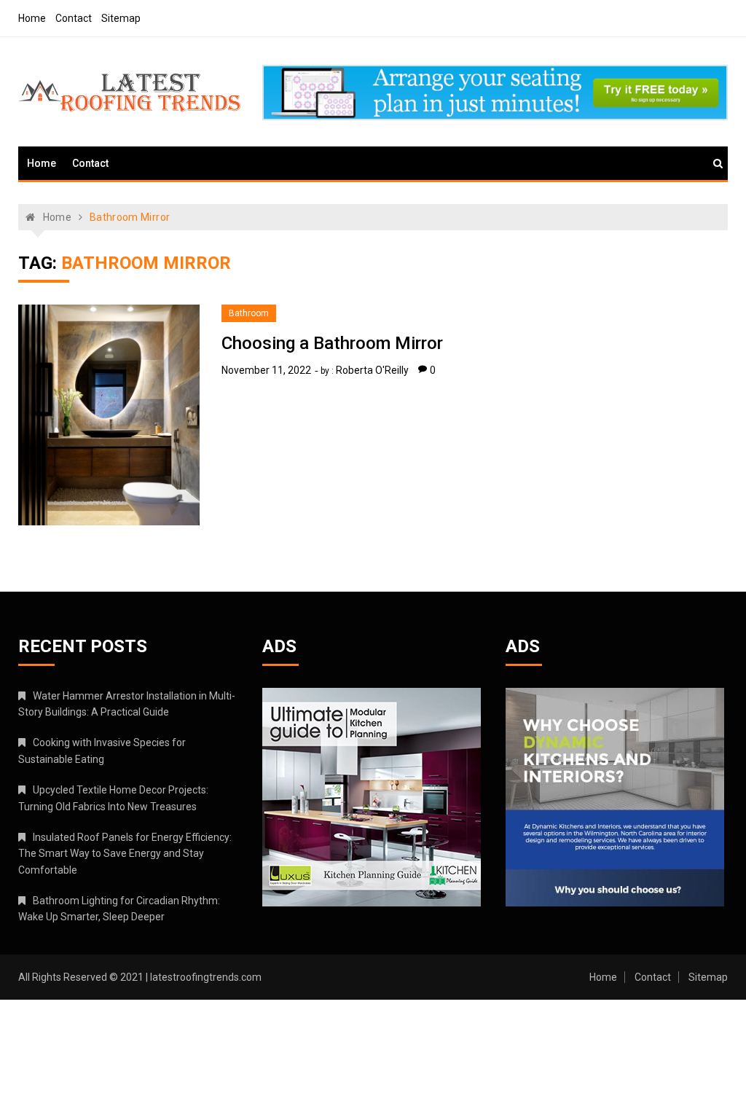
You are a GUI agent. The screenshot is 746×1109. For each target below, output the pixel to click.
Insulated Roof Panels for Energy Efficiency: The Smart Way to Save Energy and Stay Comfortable (125, 853)
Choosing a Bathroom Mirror (332, 343)
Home (32, 18)
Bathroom (249, 313)
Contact (73, 18)
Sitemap (121, 18)
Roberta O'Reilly (372, 370)
